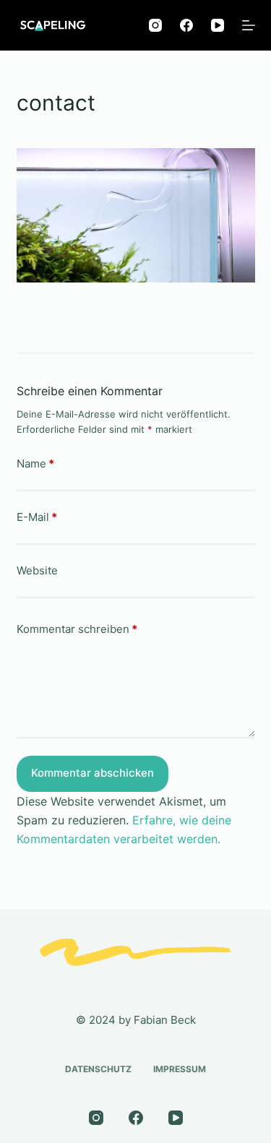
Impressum (179, 1069)
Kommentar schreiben (77, 629)
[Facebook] (186, 25)
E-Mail (37, 517)
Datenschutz (98, 1069)
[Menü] (248, 25)
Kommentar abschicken (92, 773)
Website (37, 570)
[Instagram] (155, 25)
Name (35, 463)
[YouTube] (217, 25)
